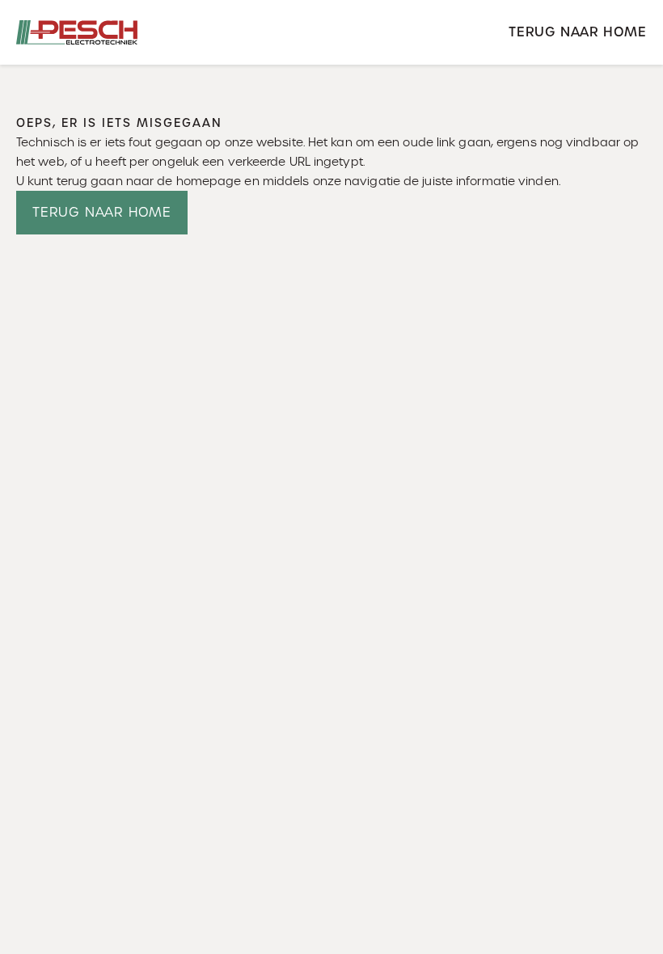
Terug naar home (578, 31)
